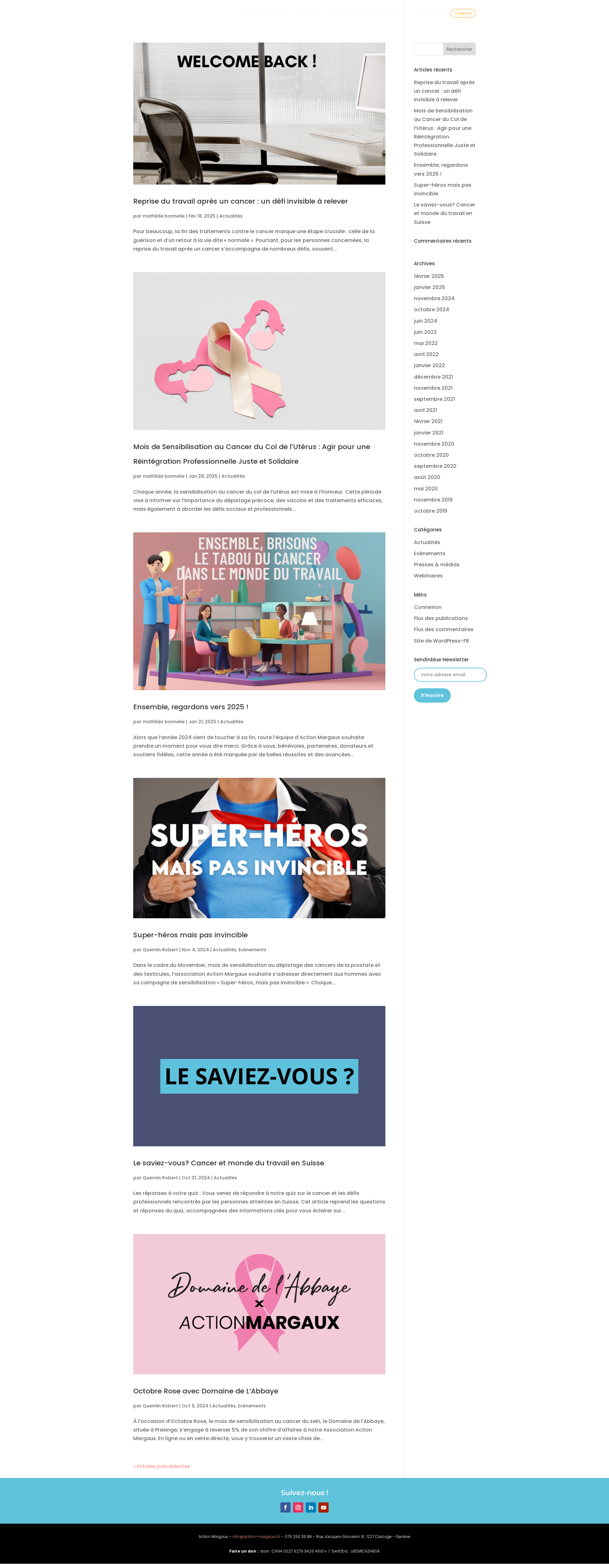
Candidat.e (249, 14)
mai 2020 (426, 488)
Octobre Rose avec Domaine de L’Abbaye (205, 1391)
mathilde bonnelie (164, 216)
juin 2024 (425, 321)
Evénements (252, 950)
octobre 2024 (431, 309)
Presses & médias (437, 564)
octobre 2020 (431, 455)
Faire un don (431, 14)
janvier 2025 (429, 287)
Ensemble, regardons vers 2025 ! (192, 707)
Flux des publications (441, 618)
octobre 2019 (430, 511)
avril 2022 (426, 354)
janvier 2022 (429, 365)
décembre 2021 (433, 377)
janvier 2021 (428, 432)
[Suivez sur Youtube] (323, 1507)
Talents (463, 13)
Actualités (340, 14)
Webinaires (428, 575)
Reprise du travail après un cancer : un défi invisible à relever (240, 201)
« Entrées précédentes (161, 1466)
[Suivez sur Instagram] (298, 1507)
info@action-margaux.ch (256, 1536)
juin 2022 (425, 332)
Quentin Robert (160, 950)
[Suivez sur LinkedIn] (311, 1507)
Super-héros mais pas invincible (190, 935)
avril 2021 (425, 410)
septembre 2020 (435, 466)
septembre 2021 (434, 399)
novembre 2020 (434, 444)
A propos (306, 14)
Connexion (428, 607)
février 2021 (428, 421)
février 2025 (429, 276)
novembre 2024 (434, 298)
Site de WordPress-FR (441, 640)
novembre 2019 (433, 499)
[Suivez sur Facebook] (285, 1507)
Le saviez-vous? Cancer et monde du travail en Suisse (229, 1163)
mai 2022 (426, 343)
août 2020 (427, 477)
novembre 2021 (433, 388)
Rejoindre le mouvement (385, 14)
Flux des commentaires (444, 629)
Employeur (279, 14)
